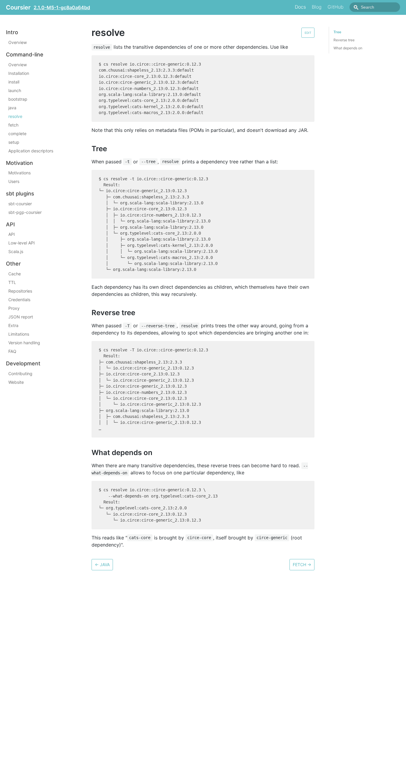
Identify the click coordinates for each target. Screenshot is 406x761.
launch (14, 90)
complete (17, 133)
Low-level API (21, 242)
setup (13, 141)
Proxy (14, 308)
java (12, 107)
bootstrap (17, 98)
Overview (17, 42)
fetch (13, 124)
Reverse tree (344, 40)
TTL (12, 282)
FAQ (12, 351)
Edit (308, 32)
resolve (15, 116)
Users (13, 181)
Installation (18, 72)
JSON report (20, 316)
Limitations (18, 334)
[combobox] (375, 7)
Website (16, 381)
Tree (337, 32)
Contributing (20, 373)
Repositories (20, 290)
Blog (317, 7)
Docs (300, 7)
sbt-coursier (20, 203)
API (11, 234)
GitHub (336, 7)
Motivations (19, 172)
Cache (14, 273)
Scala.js (15, 251)
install (13, 81)
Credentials (19, 299)
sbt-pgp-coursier (25, 211)
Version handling (24, 342)
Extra (13, 325)
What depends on (347, 48)
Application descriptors (30, 150)
